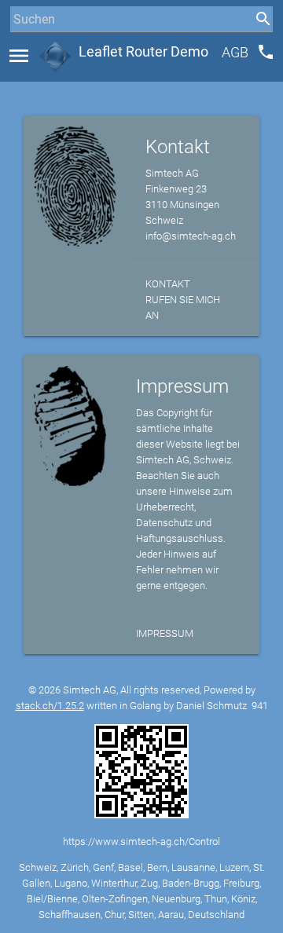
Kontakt (167, 284)
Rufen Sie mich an (182, 307)
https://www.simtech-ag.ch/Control (141, 841)
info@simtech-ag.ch (190, 236)
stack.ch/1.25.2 (50, 706)
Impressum (164, 633)
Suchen (27, 48)
